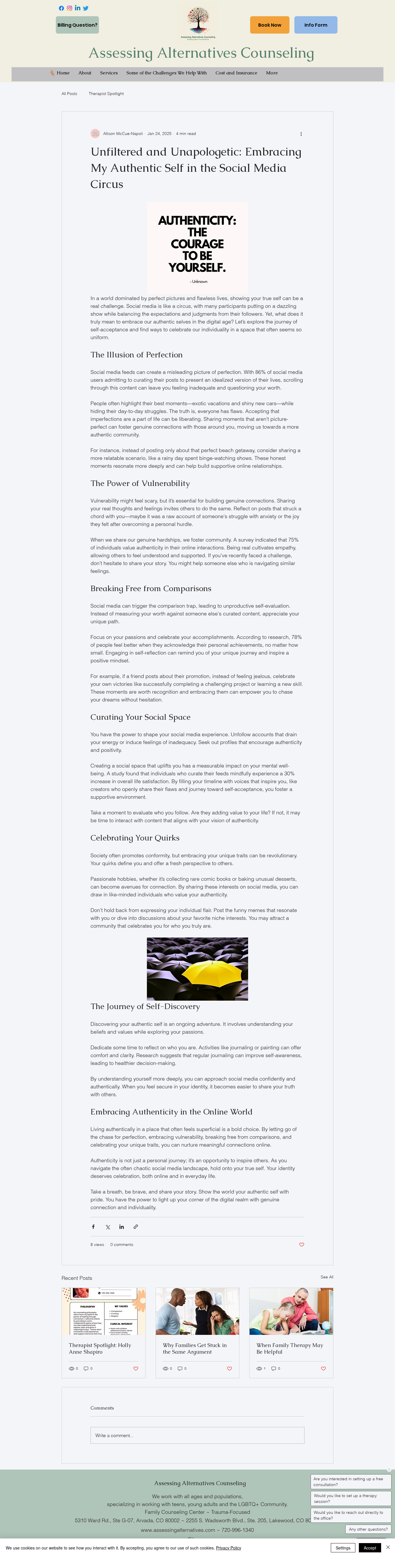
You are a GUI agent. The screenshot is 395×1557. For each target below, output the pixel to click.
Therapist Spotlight (106, 93)
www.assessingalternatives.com (178, 1530)
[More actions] (301, 133)
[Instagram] (69, 8)
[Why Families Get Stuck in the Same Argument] (197, 1311)
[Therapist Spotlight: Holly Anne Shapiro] (103, 1311)
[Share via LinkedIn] (121, 1226)
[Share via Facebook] (93, 1226)
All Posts (69, 93)
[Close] (388, 1547)
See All (327, 1277)
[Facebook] (61, 8)
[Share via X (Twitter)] (107, 1226)
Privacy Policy (228, 1548)
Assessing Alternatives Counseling (201, 52)
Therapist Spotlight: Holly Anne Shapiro (100, 1348)
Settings (343, 1548)
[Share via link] (136, 1226)
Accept (370, 1548)
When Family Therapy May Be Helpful (289, 1348)
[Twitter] (85, 8)
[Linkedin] (77, 8)
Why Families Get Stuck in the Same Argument (195, 1348)
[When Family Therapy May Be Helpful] (291, 1311)
